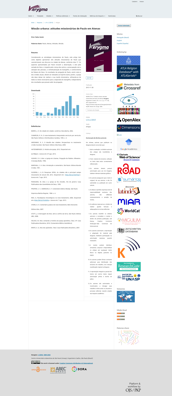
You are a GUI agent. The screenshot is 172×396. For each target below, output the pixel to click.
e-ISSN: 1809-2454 (44, 355)
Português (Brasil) (123, 37)
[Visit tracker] (126, 302)
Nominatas (112, 16)
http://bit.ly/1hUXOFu (42, 200)
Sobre (30, 16)
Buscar (139, 16)
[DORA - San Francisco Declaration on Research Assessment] (78, 374)
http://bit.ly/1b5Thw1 (72, 175)
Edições (49, 16)
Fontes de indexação (80, 16)
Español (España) (122, 43)
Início (32, 22)
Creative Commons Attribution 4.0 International (76, 363)
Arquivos (39, 22)
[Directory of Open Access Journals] (39, 374)
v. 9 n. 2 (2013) (49, 22)
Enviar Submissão (123, 25)
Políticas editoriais (62, 16)
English (119, 40)
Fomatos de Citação (93, 110)
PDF (90, 78)
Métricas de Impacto (97, 16)
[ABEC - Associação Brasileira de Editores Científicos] (58, 374)
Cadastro (134, 1)
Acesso (142, 1)
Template (40, 16)
